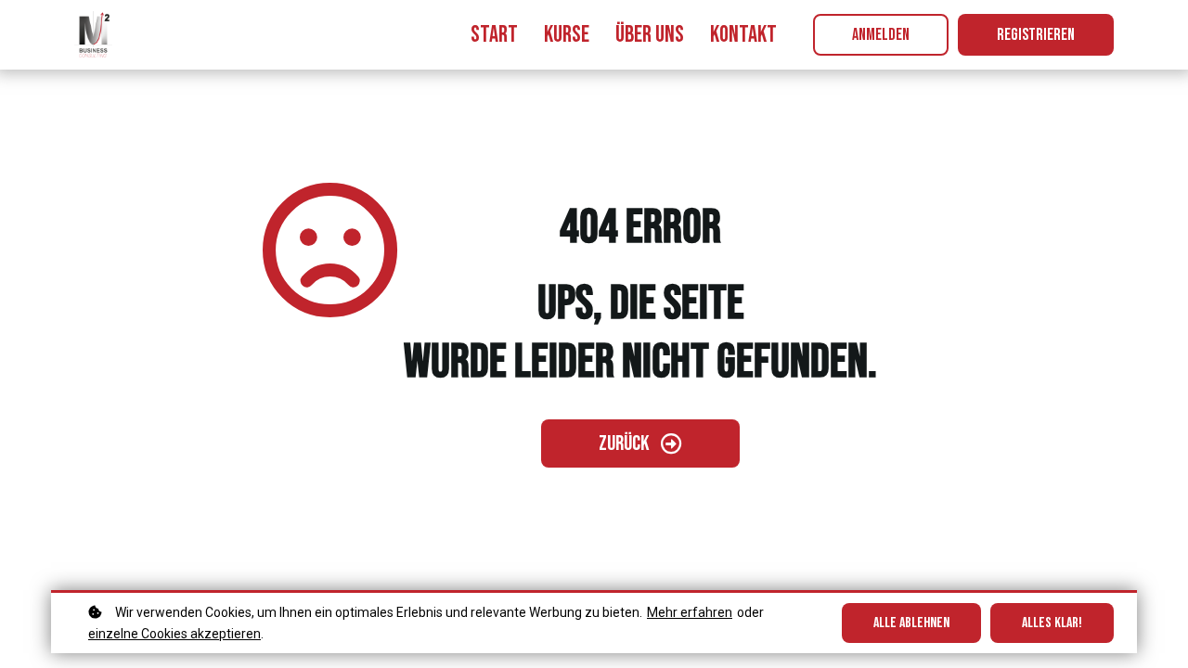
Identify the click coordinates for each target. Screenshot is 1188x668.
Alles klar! (1052, 623)
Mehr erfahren (689, 612)
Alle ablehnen (911, 623)
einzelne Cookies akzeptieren (174, 633)
